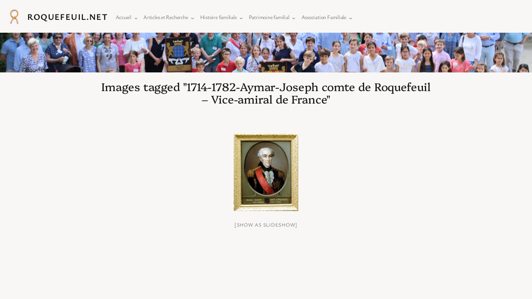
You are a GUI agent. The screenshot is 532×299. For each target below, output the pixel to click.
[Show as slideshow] (266, 224)
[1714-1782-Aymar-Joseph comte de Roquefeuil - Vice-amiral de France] (266, 172)
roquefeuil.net (67, 16)
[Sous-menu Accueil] (134, 16)
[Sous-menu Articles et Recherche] (190, 16)
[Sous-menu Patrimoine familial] (292, 16)
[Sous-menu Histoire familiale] (239, 16)
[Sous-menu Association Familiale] (349, 16)
